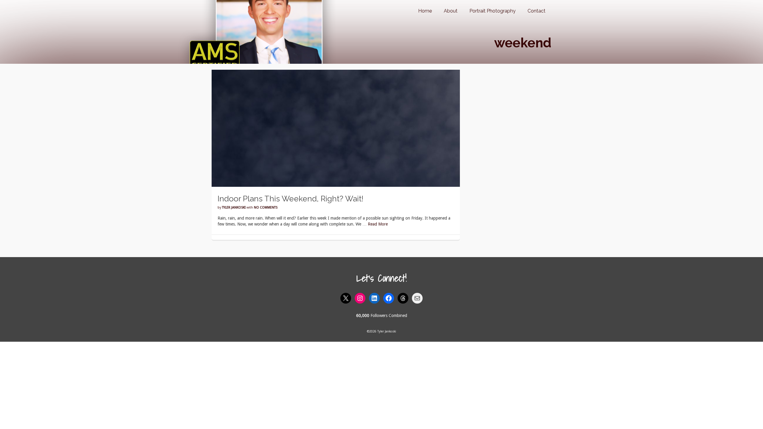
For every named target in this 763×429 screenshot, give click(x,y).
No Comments (265, 207)
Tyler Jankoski (234, 207)
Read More (378, 224)
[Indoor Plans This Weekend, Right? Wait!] (336, 127)
